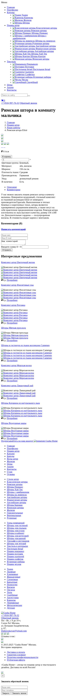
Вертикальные (14, 515)
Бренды (10, 456)
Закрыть (5, 693)
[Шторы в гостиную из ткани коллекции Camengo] (26, 353)
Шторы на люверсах (17, 494)
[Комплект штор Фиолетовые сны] (18, 292)
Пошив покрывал (15, 551)
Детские (11, 608)
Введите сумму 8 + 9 (11, 247)
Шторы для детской (16, 543)
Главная (11, 7)
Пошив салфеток (15, 559)
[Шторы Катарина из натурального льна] (21, 410)
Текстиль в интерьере (17, 546)
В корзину (6, 157)
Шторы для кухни (15, 530)
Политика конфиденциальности (22, 657)
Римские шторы (14, 484)
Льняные (11, 571)
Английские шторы (16, 502)
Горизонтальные (15, 513)
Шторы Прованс (15, 487)
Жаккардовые (13, 577)
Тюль (9, 592)
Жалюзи (11, 461)
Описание (12, 187)
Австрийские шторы (17, 497)
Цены (9, 85)
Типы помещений (15, 523)
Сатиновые (12, 579)
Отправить (6, 250)
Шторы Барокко (14, 505)
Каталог (11, 12)
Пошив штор (13, 25)
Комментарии (13, 189)
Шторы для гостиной (17, 525)
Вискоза (11, 587)
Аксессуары (13, 597)
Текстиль (11, 61)
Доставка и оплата (16, 652)
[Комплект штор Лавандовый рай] (18, 393)
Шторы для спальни (16, 528)
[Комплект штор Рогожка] (14, 312)
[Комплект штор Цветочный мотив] (19, 270)
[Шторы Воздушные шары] (15, 430)
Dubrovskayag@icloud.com (14, 631)
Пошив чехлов (14, 564)
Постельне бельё (15, 548)
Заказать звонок (19, 693)
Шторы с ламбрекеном (18, 492)
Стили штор (13, 479)
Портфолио (12, 10)
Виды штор (12, 459)
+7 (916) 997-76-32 (10, 103)
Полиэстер (12, 584)
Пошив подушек (15, 554)
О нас (9, 472)
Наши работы (13, 127)
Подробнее (12, 280)
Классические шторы (17, 482)
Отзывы (11, 474)
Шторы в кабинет (15, 533)
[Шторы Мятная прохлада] (14, 335)
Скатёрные (12, 595)
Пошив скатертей (15, 556)
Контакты (11, 90)
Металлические (14, 605)
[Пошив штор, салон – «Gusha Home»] (8, 613)
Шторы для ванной (16, 538)
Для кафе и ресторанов (18, 541)
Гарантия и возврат (16, 654)
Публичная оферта (16, 660)
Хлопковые (12, 574)
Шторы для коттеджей (18, 536)
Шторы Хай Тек (15, 489)
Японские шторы (15, 507)
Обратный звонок (28, 103)
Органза (11, 590)
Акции (10, 87)
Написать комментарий (13, 229)
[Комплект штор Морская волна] (17, 373)
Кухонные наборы (16, 561)
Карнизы (11, 600)
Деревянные (13, 602)
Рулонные (12, 518)
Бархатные (12, 582)
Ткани (10, 569)
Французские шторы (17, 500)
